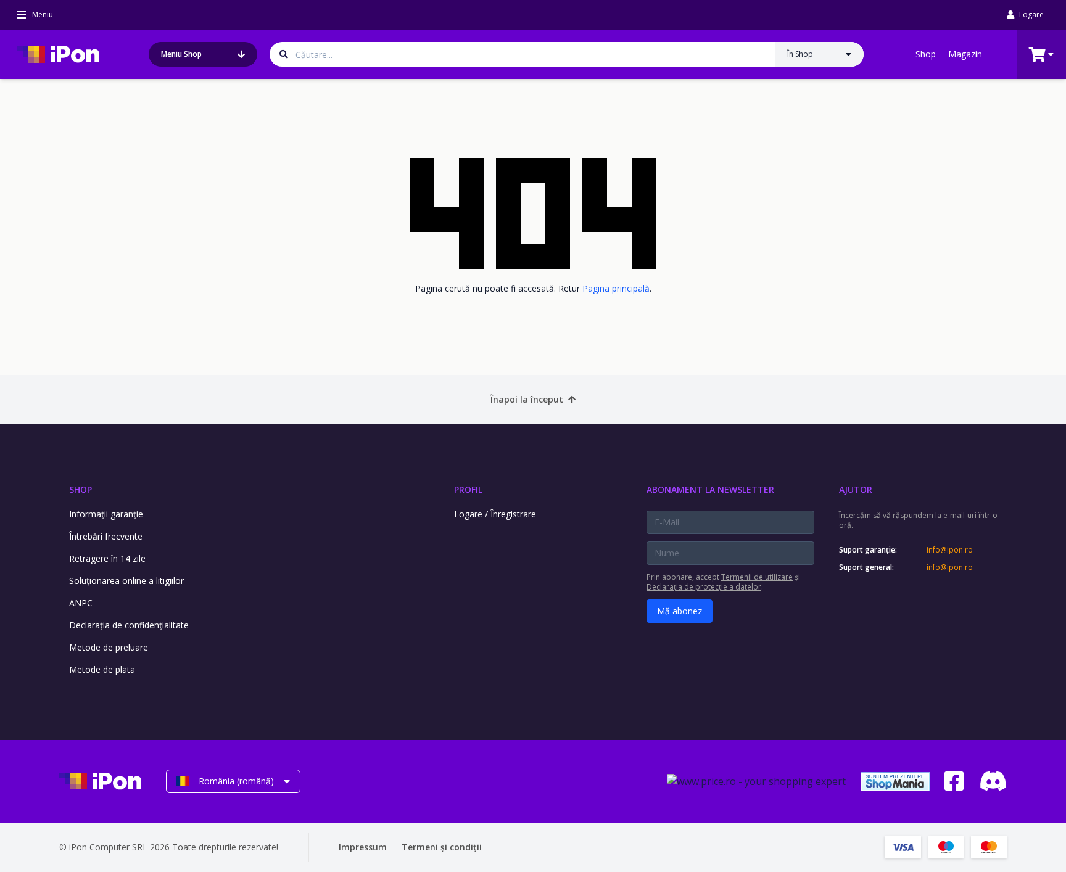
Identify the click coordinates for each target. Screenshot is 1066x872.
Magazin (965, 54)
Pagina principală (616, 288)
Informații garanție (106, 514)
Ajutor (855, 489)
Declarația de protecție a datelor (704, 587)
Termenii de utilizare (757, 577)
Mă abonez (679, 611)
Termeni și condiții (442, 847)
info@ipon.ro (950, 550)
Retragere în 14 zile (107, 558)
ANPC (81, 603)
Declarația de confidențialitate (129, 625)
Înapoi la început (526, 399)
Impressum (363, 847)
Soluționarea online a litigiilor (126, 580)
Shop (925, 54)
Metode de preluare (108, 647)
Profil (468, 489)
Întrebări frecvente (106, 536)
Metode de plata (102, 669)
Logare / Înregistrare (495, 514)
